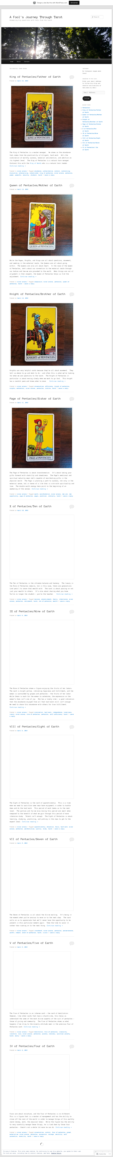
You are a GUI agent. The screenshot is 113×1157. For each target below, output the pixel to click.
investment (38, 930)
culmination (38, 712)
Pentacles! (86, 107)
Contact (27, 61)
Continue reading (18, 166)
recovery (52, 1033)
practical (43, 496)
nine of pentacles (33, 714)
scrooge (51, 1134)
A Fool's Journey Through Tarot (36, 17)
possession (43, 1134)
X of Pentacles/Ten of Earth (30, 506)
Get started (74, 3)
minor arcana (22, 171)
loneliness (68, 712)
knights (12, 388)
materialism (14, 1134)
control (57, 171)
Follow (87, 98)
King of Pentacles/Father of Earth (35, 76)
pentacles (68, 173)
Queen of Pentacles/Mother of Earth (36, 185)
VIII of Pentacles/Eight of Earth (34, 726)
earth (36, 494)
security (26, 175)
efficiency (49, 386)
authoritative (48, 171)
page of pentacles (26, 496)
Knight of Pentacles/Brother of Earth (37, 294)
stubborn (34, 175)
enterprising (23, 173)
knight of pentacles (62, 386)
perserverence (68, 930)
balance (37, 599)
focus (57, 827)
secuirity (58, 1134)
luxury (12, 714)
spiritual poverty (63, 1033)
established (34, 173)
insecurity (63, 1031)
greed (69, 1132)
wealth (55, 601)
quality (38, 828)
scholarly (51, 496)
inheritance (63, 599)
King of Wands (35, 163)
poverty (45, 1033)
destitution (38, 1031)
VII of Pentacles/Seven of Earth (34, 839)
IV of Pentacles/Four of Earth (32, 1046)
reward (18, 932)
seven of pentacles (29, 932)
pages (36, 496)
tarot (40, 175)
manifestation (45, 494)
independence (57, 712)
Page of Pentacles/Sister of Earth (35, 398)
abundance (37, 171)
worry (17, 1035)
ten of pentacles (45, 601)
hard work (47, 712)
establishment (46, 599)
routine (48, 388)
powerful (18, 175)
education (50, 827)
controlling (65, 171)
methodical (20, 388)
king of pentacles (46, 173)
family (55, 599)
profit (12, 932)
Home (11, 61)
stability (22, 1136)
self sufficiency (56, 714)
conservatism (39, 386)
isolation (13, 1033)
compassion (38, 281)
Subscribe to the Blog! (90, 78)
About (19, 61)
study (45, 828)
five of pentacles (51, 1031)
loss (19, 1033)
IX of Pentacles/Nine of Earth (32, 611)
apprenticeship (39, 827)
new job (65, 494)
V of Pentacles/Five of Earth (31, 942)
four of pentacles (58, 1132)
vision (45, 932)
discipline (13, 173)
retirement (28, 601)
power (12, 175)
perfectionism (29, 828)
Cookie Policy (56, 1153)
